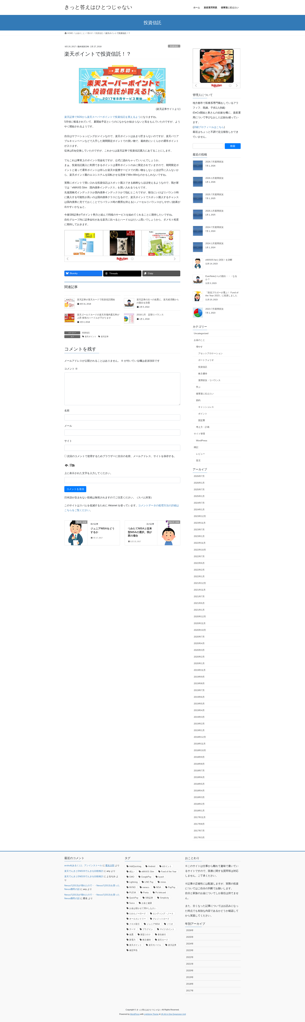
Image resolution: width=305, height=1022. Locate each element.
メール (68, 425)
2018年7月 (199, 770)
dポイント (167, 866)
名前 (66, 410)
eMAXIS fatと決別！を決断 (218, 259)
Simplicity (164, 898)
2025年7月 (199, 489)
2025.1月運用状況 (214, 211)
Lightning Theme (151, 1014)
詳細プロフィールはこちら (208, 127)
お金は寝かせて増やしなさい (142, 908)
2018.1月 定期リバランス (150, 314)
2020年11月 (200, 623)
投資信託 (174, 46)
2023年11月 (200, 523)
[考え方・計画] (75, 532)
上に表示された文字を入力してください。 (88, 473)
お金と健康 (147, 903)
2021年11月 (200, 589)
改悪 (131, 934)
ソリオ (170, 924)
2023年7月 (199, 529)
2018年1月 (199, 810)
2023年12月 (200, 516)
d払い (132, 871)
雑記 (196, 447)
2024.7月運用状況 (214, 227)
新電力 (132, 940)
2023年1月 (199, 536)
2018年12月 (200, 737)
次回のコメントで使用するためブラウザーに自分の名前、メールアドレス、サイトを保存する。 (121, 456)
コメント (71, 368)
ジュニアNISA (153, 924)
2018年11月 (200, 743)
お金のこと (199, 340)
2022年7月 (199, 556)
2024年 (189, 943)
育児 (198, 460)
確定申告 (133, 950)
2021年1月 (199, 610)
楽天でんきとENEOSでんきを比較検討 (83, 871)
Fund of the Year (168, 871)
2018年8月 (199, 764)
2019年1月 (199, 730)
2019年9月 (199, 676)
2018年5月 (199, 784)
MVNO (132, 887)
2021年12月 (200, 583)
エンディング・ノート (163, 913)
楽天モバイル (155, 945)
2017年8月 (199, 824)
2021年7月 (199, 596)
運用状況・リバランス (209, 380)
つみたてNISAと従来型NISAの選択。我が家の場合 (140, 532)
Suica (132, 903)
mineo (163, 882)
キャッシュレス (206, 407)
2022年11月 (200, 543)
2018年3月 (199, 797)
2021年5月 (199, 603)
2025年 (189, 937)
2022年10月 (200, 549)
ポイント (202, 413)
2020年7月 (199, 636)
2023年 (189, 950)
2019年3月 (199, 717)
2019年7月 (199, 690)
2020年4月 (199, 643)
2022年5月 (199, 563)
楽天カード (163, 940)
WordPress (201, 440)
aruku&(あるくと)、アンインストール (83, 865)
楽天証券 (104, 336)
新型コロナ (145, 934)
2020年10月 (200, 630)
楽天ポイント (90, 336)
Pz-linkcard (161, 892)
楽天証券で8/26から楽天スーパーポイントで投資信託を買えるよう (102, 117)
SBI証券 (149, 898)
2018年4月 (199, 790)
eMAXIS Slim (148, 871)
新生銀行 (162, 934)
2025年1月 (199, 496)
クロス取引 (134, 924)
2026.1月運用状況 (214, 178)
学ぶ (198, 387)
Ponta (146, 892)
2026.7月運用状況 (214, 161)
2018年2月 (199, 804)
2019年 (189, 977)
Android (151, 866)
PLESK (132, 892)
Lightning (133, 882)
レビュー (200, 454)
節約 (198, 400)
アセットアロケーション (210, 353)
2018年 (189, 984)
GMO (131, 877)
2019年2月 (199, 723)
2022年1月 (199, 576)
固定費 (201, 420)
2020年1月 (199, 663)
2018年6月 (199, 777)
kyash (161, 877)
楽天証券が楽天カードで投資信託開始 (96, 299)
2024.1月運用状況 (214, 243)
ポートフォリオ (206, 360)
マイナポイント (167, 929)
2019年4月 (199, 710)
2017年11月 (200, 817)
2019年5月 (199, 703)
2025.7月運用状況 (214, 194)
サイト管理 (199, 433)
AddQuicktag (135, 866)
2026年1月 (199, 483)
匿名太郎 (109, 865)
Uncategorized (201, 333)
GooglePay (146, 877)
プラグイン (147, 929)
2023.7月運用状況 (214, 309)
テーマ (132, 929)
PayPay (171, 887)
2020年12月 (200, 616)
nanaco (145, 887)
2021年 (189, 964)
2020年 (189, 970)
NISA (158, 887)
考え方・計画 (202, 427)
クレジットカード (161, 919)
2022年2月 (199, 569)
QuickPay (133, 898)
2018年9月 (199, 757)
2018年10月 (200, 750)
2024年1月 (199, 509)
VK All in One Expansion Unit (173, 1014)
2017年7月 (199, 830)
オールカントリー (137, 919)
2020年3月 (199, 650)
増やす (199, 346)
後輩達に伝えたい (205, 393)
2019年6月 (199, 697)
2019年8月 (199, 683)
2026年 (189, 930)
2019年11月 (200, 670)
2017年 (189, 990)
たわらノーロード (137, 913)
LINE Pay (149, 882)
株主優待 (202, 373)
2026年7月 (199, 476)
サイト (68, 441)
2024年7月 (199, 503)
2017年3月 (199, 837)
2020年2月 (199, 656)
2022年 (189, 957)
